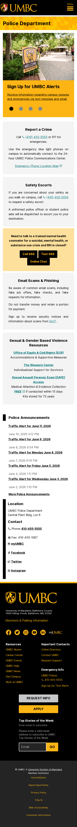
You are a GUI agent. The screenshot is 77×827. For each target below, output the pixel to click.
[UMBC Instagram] (26, 632)
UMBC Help (12, 665)
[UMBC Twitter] (17, 632)
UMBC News (13, 671)
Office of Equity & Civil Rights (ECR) (38, 352)
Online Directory (51, 649)
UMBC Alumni (13, 649)
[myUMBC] (55, 632)
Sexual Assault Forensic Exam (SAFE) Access (38, 380)
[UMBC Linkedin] (43, 632)
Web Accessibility (38, 807)
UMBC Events (14, 660)
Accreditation (38, 777)
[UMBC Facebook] (9, 632)
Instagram (18, 572)
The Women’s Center (39, 365)
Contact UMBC (50, 655)
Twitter (16, 563)
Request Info (38, 698)
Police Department (27, 23)
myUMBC (17, 545)
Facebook (18, 554)
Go (52, 747)
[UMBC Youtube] (34, 632)
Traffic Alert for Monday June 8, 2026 (35, 452)
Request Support (51, 660)
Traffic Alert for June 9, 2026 (29, 439)
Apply (38, 709)
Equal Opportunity (38, 785)
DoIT (52, 321)
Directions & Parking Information (26, 620)
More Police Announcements (29, 494)
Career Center (14, 655)
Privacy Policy (38, 792)
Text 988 (47, 254)
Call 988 (29, 254)
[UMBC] (19, 8)
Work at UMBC (14, 682)
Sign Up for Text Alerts (55, 685)
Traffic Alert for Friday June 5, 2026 (34, 466)
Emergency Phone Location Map (37, 166)
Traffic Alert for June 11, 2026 (29, 426)
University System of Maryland (45, 769)
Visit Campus (13, 676)
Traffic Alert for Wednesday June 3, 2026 (38, 479)
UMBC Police (49, 675)
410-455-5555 (31, 528)
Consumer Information (38, 815)
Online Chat (38, 261)
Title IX (38, 800)
